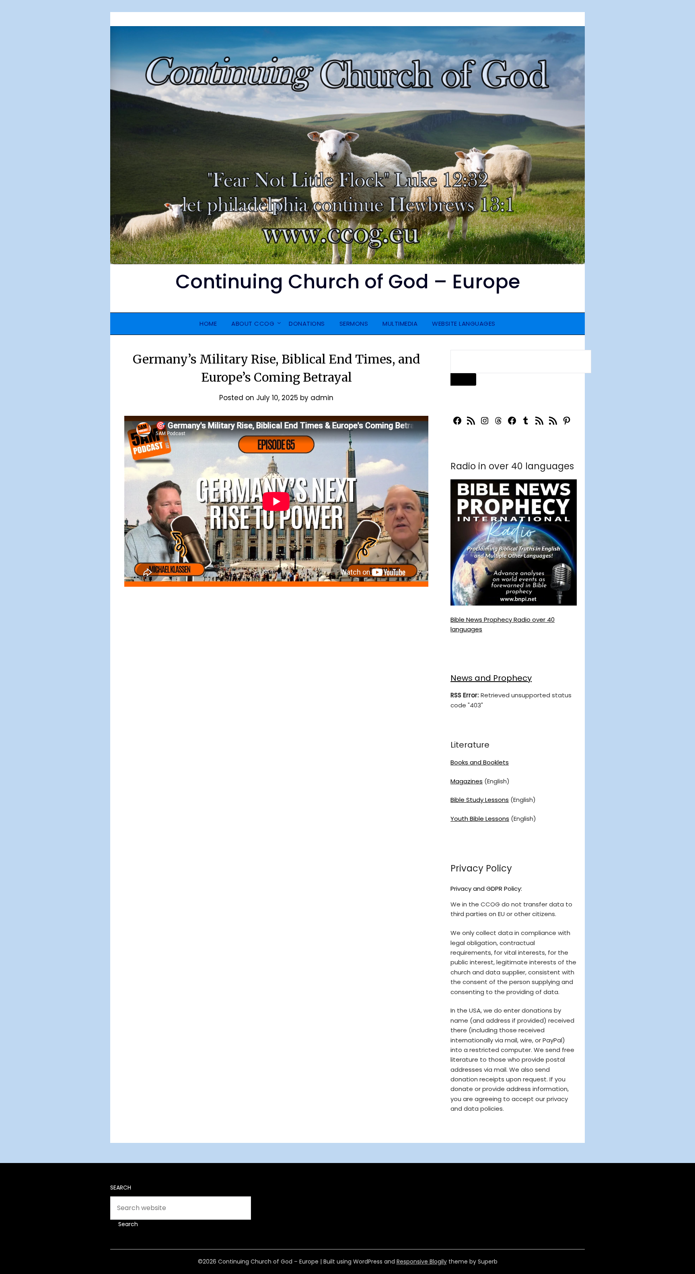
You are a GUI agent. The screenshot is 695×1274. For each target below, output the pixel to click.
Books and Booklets (479, 762)
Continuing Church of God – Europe (347, 281)
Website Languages (464, 323)
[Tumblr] (526, 423)
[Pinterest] (567, 423)
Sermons (353, 323)
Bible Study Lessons (479, 799)
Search (120, 1188)
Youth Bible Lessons (479, 818)
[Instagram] (484, 423)
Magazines (466, 781)
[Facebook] (457, 423)
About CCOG (252, 323)
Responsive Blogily (422, 1262)
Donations (307, 323)
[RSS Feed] (471, 423)
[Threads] (498, 423)
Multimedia (399, 323)
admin (321, 398)
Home (208, 323)
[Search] (463, 379)
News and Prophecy (491, 678)
